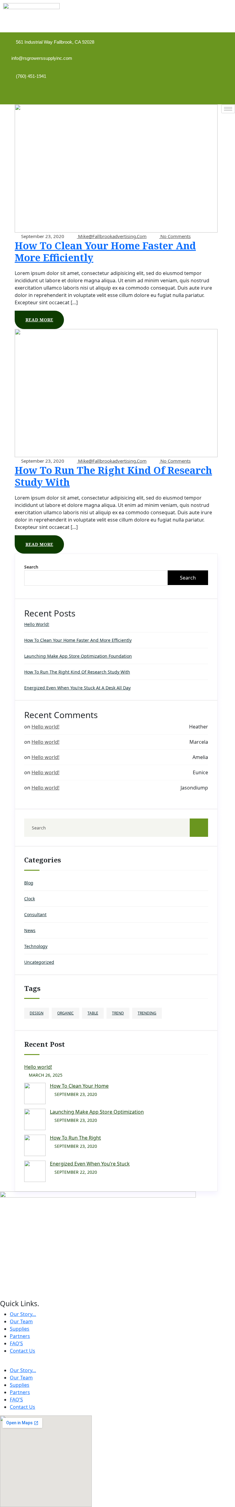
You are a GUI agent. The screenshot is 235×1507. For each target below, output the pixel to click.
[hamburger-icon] (228, 108)
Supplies (19, 1328)
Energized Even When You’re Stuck (90, 1163)
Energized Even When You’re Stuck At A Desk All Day (77, 688)
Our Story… (23, 1314)
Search (31, 567)
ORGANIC (65, 1013)
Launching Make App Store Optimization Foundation (78, 656)
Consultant (35, 914)
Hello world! (36, 624)
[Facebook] (197, 93)
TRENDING (147, 1013)
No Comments (175, 236)
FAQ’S (16, 1343)
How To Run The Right (75, 1137)
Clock (29, 899)
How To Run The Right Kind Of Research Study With (113, 476)
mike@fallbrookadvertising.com (112, 236)
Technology (35, 946)
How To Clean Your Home (79, 1085)
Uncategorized (39, 962)
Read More (39, 320)
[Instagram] (207, 93)
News (29, 930)
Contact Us (22, 1350)
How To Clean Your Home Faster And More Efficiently (105, 251)
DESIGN (36, 1013)
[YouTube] (218, 93)
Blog (28, 883)
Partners (20, 1336)
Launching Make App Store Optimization (97, 1111)
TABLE (93, 1013)
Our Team (21, 1321)
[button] (117, 1363)
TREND (118, 1013)
